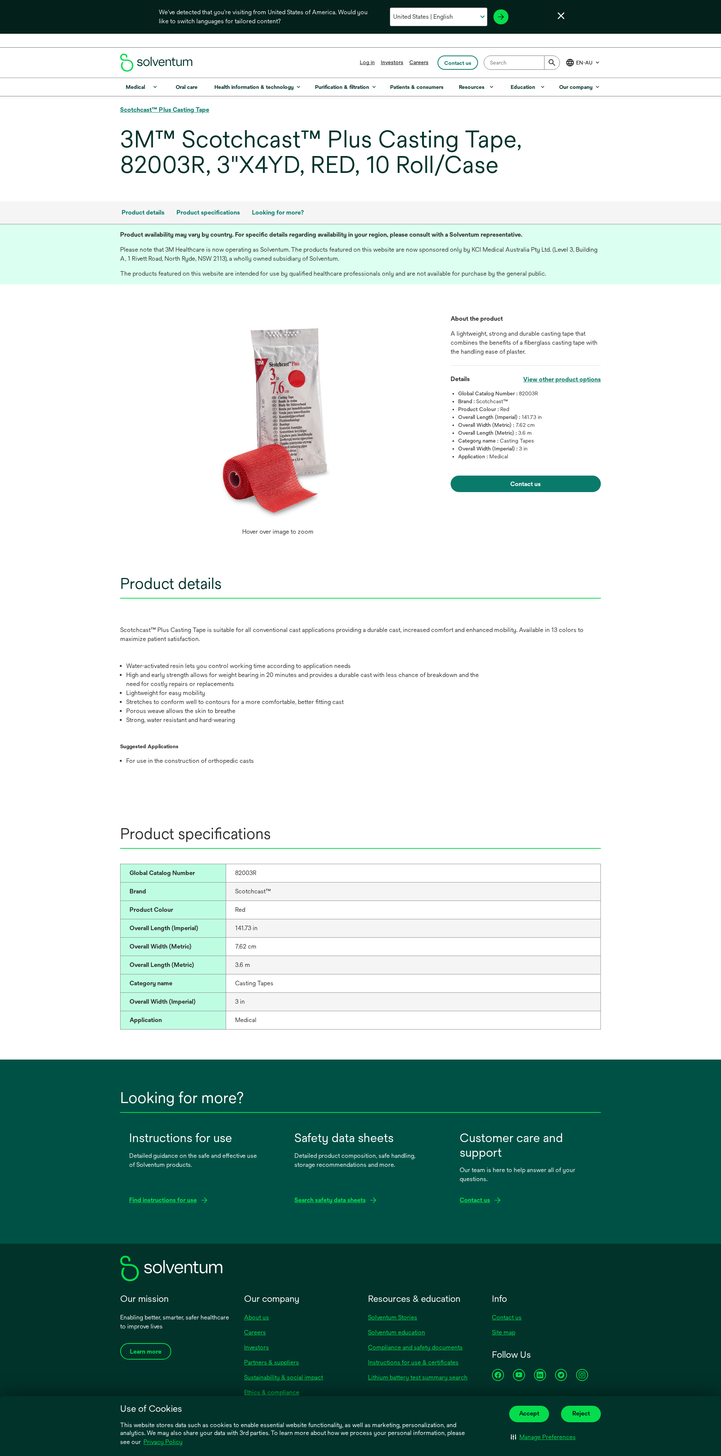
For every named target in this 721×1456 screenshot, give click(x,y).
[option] (278, 426)
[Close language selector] (561, 15)
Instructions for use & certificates (413, 1362)
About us (256, 1317)
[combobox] (522, 62)
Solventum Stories (392, 1317)
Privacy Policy (163, 1441)
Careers (418, 62)
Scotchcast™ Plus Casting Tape (164, 109)
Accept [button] (529, 1413)
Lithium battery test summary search (418, 1377)
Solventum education (396, 1332)
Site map (503, 1332)
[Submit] (552, 62)
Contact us (507, 1317)
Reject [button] (581, 1413)
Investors (392, 62)
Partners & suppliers (271, 1362)
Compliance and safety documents (415, 1347)
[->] (500, 16)
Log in (367, 62)
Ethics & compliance (271, 1392)
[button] (543, 1437)
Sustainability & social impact (283, 1377)
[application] (278, 419)
